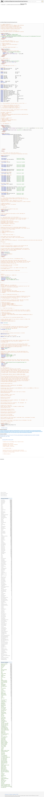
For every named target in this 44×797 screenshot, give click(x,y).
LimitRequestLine (6, 651)
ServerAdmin (6, 617)
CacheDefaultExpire (6, 652)
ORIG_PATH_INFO (6, 780)
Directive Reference (4, 494)
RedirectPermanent (6, 574)
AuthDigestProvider (6, 604)
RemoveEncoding (6, 613)
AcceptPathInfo (6, 566)
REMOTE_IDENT (6, 768)
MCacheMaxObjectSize (6, 639)
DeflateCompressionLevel (6, 586)
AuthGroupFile (6, 550)
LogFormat (6, 610)
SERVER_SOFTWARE (6, 761)
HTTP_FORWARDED (6, 755)
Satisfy (10, 432)
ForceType (6, 551)
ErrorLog (6, 647)
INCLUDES (18, 435)
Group (6, 556)
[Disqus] (22, 474)
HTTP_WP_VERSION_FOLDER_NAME (6, 786)
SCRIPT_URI (6, 754)
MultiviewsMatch (6, 624)
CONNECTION (6, 720)
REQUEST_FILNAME (6, 741)
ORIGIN (6, 676)
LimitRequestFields (6, 648)
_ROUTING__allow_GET (6, 724)
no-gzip (6, 674)
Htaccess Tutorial (3, 492)
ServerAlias (6, 634)
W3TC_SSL (6, 711)
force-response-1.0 (6, 709)
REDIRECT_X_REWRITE (6, 742)
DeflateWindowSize (6, 659)
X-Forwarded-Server (6, 756)
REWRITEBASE (6, 703)
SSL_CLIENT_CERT (6, 760)
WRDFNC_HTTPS (6, 740)
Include (15, 431)
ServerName (6, 578)
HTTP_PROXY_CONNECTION (6, 757)
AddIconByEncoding (6, 599)
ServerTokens (15, 432)
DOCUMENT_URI (6, 787)
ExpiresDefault (7, 431)
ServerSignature (6, 543)
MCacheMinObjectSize (6, 637)
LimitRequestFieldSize (6, 649)
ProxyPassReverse (6, 623)
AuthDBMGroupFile (6, 633)
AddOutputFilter (6, 552)
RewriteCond (40, 431)
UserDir (6, 592)
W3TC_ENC (6, 697)
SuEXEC (6, 656)
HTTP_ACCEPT (6, 708)
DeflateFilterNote (6, 602)
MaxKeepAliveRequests (6, 636)
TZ (6, 698)
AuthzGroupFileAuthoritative (6, 635)
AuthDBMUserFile (6, 632)
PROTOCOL (6, 782)
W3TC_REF (6, 719)
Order (20, 431)
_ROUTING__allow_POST (6, 725)
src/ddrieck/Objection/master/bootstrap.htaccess (15, 4)
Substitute (6, 594)
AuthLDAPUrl (6, 611)
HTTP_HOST (11, 435)
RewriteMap (6, 601)
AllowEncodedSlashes (6, 631)
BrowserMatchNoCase (6, 597)
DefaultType (6, 596)
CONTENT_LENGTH (6, 744)
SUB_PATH (6, 783)
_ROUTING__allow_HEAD (6, 723)
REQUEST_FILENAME (23, 435)
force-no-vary (6, 435)
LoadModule (6, 585)
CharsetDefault (6, 587)
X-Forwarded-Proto (6, 699)
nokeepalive (6, 702)
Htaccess (11, 794)
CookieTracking (6, 627)
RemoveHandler (6, 558)
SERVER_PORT (2, 436)
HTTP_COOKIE (6, 691)
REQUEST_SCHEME (6, 743)
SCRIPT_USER (6, 781)
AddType (22, 430)
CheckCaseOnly (6, 616)
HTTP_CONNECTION (6, 736)
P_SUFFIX (6, 747)
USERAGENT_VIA (6, 726)
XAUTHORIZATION (6, 721)
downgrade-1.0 (6, 704)
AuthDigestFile (6, 618)
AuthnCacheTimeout (6, 654)
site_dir (6, 772)
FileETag (10, 431)
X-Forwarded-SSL (6, 777)
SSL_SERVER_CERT (6, 758)
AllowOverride (6, 549)
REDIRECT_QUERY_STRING (6, 750)
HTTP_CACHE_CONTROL (6, 733)
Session (18, 432)
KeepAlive (6, 565)
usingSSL (6, 748)
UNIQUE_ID (6, 779)
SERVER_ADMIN (6, 712)
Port (6, 534)
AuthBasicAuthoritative (6, 605)
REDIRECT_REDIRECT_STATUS (6, 785)
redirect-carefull (6, 746)
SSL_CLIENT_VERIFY (6, 759)
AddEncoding (12, 430)
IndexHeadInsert (6, 595)
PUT (6, 687)
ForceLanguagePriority (6, 600)
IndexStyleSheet (6, 581)
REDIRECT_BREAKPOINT (6, 778)
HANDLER (6, 706)
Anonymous (6, 559)
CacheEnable (6, 650)
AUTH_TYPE (6, 752)
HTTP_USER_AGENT (6, 681)
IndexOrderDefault (6, 584)
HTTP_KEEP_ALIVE (6, 734)
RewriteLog (6, 612)
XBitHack (6, 588)
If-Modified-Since (6, 713)
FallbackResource (6, 561)
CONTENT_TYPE (6, 710)
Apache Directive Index (4, 493)
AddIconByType (6, 590)
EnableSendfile (6, 630)
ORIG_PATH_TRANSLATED (6, 771)
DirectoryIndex (6, 515)
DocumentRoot (6, 580)
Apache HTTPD (15, 794)
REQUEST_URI (30, 435)
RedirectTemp (6, 539)
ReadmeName (6, 569)
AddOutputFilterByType (17, 430)
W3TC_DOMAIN (6, 745)
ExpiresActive (39, 430)
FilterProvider (6, 546)
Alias (6, 554)
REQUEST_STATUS (6, 767)
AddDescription (6, 577)
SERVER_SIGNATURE (6, 762)
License (6, 427)
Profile (6, 696)
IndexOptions (6, 560)
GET (6, 678)
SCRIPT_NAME (6, 739)
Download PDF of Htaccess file (7, 439)
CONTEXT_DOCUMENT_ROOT (6, 784)
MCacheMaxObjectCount (6, 640)
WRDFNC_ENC (6, 738)
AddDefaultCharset (7, 430)
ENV (6, 668)
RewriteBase (36, 431)
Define (6, 557)
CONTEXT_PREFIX (6, 701)
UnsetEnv (6, 603)
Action (6, 555)
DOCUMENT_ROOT (6, 686)
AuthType (6, 541)
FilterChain (6, 545)
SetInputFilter (6, 622)
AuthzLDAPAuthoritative (6, 619)
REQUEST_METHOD (6, 682)
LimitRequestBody (6, 568)
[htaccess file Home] (2, 1)
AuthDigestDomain (6, 628)
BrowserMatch (28, 430)
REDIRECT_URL (6, 732)
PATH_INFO (6, 715)
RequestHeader (32, 431)
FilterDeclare (6, 548)
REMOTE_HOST (6, 718)
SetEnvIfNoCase (24, 432)
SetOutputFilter (29, 432)
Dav (6, 575)
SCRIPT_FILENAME (36, 435)
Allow (25, 430)
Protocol (6, 567)
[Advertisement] (22, 13)
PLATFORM (6, 773)
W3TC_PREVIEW (6, 707)
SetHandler (6, 553)
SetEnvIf (21, 432)
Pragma (6, 689)
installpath (6, 774)
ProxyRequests (6, 638)
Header (13, 431)
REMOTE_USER (6, 705)
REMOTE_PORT (6, 775)
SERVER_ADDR (6, 684)
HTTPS (14, 435)
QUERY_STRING (6, 673)
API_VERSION (6, 753)
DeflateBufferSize (6, 646)
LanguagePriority (6, 591)
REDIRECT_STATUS (6, 680)
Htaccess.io (7, 794)
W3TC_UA (6, 716)
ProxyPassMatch (6, 620)
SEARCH (6, 714)
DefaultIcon (6, 582)
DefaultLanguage (6, 564)
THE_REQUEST (6, 685)
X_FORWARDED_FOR (6, 727)
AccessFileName (6, 629)
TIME (8, 436)
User (6, 525)
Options (18, 431)
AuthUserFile (6, 542)
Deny (31, 430)
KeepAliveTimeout (6, 658)
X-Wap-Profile (6, 700)
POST (6, 679)
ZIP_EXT (6, 776)
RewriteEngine (2, 432)
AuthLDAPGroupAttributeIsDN (6, 655)
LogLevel (6, 626)
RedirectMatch (6, 533)
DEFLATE (1, 435)
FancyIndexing (6, 562)
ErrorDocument (34, 430)
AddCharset (3, 4)
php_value (25, 431)
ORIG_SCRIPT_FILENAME (6, 770)
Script (12, 432)
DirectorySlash (6, 563)
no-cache (6, 690)
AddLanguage (6, 579)
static (7, 436)
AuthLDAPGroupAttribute (6, 657)
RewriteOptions (6, 544)
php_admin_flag (6, 615)
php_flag (22, 431)
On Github (3, 427)
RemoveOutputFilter (6, 621)
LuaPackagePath (6, 625)
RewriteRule (6, 432)
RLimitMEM (6, 645)
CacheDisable (6, 614)
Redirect (28, 431)
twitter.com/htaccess (4, 495)
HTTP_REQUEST (6, 737)
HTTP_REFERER (6, 688)
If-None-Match (6, 717)
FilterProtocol (6, 547)
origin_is (6, 749)
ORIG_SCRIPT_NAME (6, 769)
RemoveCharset (6, 598)
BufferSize (6, 653)
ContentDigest (6, 593)
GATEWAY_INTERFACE (6, 751)
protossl (6, 683)
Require (6, 519)
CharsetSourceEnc (6, 589)
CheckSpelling (6, 583)
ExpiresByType (2, 431)
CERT (6, 735)
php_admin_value (6, 576)
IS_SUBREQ (6, 722)
